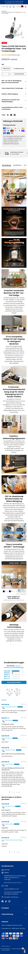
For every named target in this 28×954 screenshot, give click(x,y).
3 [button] (14, 792)
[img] (5, 704)
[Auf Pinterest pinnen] (14, 115)
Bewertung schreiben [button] (14, 682)
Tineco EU (7, 946)
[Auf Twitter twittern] (7, 115)
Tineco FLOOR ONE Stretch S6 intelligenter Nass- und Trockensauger (14, 13)
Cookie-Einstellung (6, 948)
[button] (13, 6)
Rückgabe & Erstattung (11, 897)
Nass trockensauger (9, 505)
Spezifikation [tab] (17, 165)
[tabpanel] (14, 408)
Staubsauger (8, 361)
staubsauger (7, 352)
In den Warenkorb (19, 74)
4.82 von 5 (18, 666)
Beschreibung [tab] (6, 165)
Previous (3, 584)
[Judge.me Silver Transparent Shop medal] (17, 692)
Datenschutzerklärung (17, 948)
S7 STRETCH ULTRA (18, 68)
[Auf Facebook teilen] (11, 115)
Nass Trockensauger (16, 307)
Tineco (23, 401)
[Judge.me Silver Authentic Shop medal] (9, 692)
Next (25, 584)
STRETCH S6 (6, 68)
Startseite (4, 11)
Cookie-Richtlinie (5, 950)
